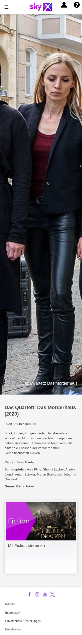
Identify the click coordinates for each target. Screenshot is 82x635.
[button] (64, 5)
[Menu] (6, 7)
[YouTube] (44, 594)
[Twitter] (52, 594)
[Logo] (41, 7)
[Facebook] (29, 594)
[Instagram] (37, 594)
